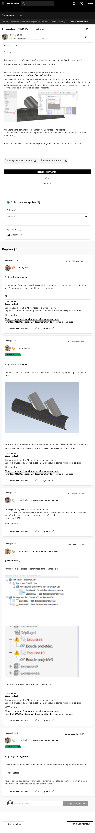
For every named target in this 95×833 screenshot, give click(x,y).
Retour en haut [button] (15, 824)
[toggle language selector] (74, 3)
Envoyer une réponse (75, 803)
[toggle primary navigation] (4, 3)
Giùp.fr (7, 304)
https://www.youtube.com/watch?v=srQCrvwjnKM (27, 75)
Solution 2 (11, 216)
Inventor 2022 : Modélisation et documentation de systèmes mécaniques (39, 322)
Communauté (8, 15)
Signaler (47, 183)
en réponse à (44, 500)
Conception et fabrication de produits (25, 22)
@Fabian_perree (45, 143)
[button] (92, 37)
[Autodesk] (13, 3)
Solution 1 (11, 210)
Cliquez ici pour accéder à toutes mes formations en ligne (32, 319)
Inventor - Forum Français (53, 22)
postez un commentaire (47, 171)
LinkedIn (15, 304)
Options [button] (88, 29)
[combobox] (37, 3)
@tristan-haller (19, 277)
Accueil (5, 22)
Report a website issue (79, 823)
